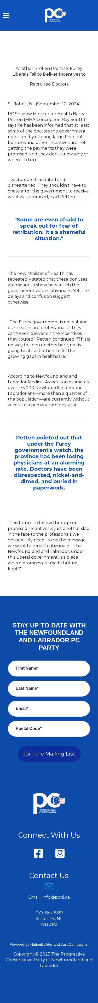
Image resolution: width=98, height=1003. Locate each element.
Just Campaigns (74, 944)
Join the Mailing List (49, 754)
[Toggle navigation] (6, 15)
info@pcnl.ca (56, 897)
